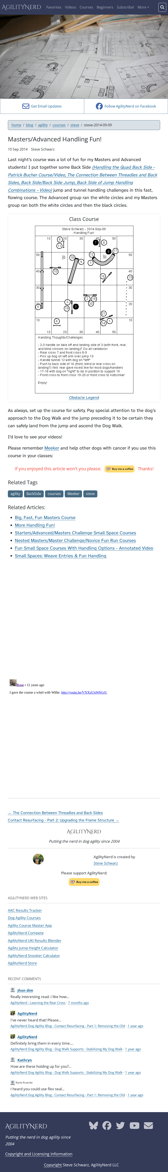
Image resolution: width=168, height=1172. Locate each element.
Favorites (53, 7)
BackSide (33, 493)
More (142, 7)
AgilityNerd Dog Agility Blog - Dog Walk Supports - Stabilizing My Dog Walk (66, 1049)
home (16, 125)
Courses (86, 7)
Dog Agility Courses (24, 917)
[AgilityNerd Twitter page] (120, 1127)
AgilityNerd (21, 7)
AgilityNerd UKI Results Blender (34, 940)
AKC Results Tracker (25, 910)
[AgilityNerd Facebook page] (106, 1127)
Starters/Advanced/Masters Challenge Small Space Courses (75, 533)
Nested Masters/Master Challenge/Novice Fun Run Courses (75, 540)
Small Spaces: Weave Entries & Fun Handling (60, 556)
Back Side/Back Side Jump (48, 182)
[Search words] (162, 7)
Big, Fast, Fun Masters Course (45, 517)
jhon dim (25, 990)
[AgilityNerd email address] (148, 1127)
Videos (70, 7)
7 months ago (78, 1002)
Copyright (53, 1164)
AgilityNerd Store (22, 962)
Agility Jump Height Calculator (33, 947)
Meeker (51, 448)
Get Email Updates (45, 106)
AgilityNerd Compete (26, 932)
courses (59, 125)
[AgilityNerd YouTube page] (135, 1127)
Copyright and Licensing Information (38, 1153)
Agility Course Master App (30, 925)
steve (74, 125)
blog (29, 125)
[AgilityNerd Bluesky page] (93, 1127)
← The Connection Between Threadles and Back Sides (55, 812)
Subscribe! (125, 7)
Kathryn (25, 1060)
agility (43, 125)
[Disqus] (84, 617)
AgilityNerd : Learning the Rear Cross (37, 1002)
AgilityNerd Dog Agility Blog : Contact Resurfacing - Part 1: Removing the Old (67, 1026)
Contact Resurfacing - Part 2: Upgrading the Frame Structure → (63, 820)
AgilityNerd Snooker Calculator (34, 955)
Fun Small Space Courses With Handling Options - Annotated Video (84, 548)
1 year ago (135, 1026)
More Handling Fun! (35, 525)
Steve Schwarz (106, 863)
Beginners (105, 7)
